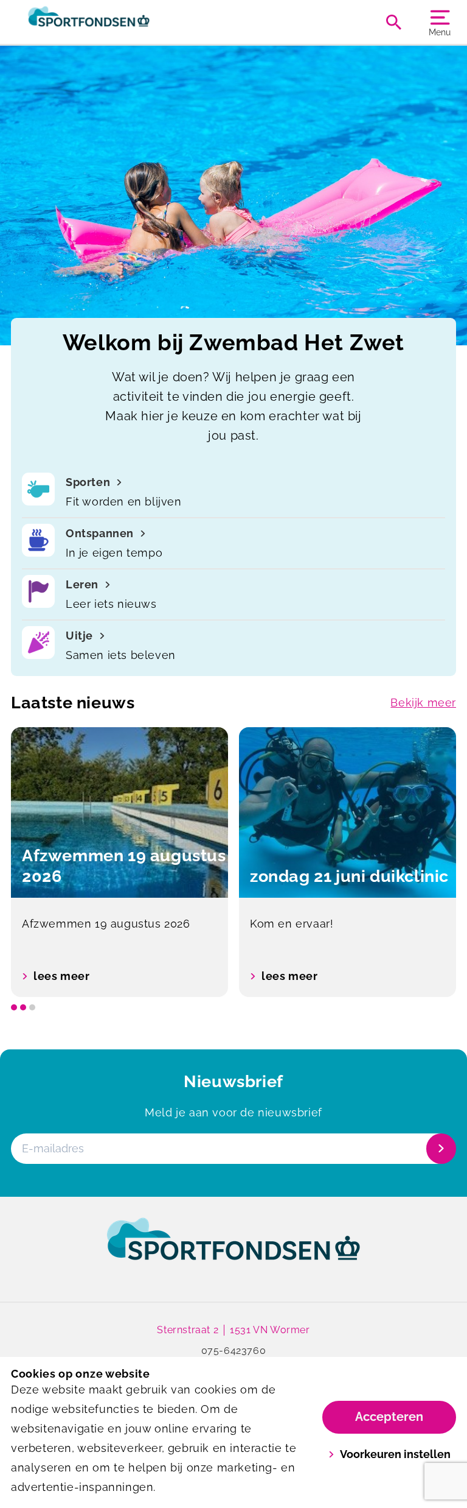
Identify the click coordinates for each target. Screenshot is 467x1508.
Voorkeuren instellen (395, 1454)
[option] (119, 862)
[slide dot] (14, 1007)
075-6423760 (233, 1350)
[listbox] (233, 862)
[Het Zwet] (122, 22)
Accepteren (389, 1416)
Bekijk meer (423, 702)
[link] (233, 1250)
